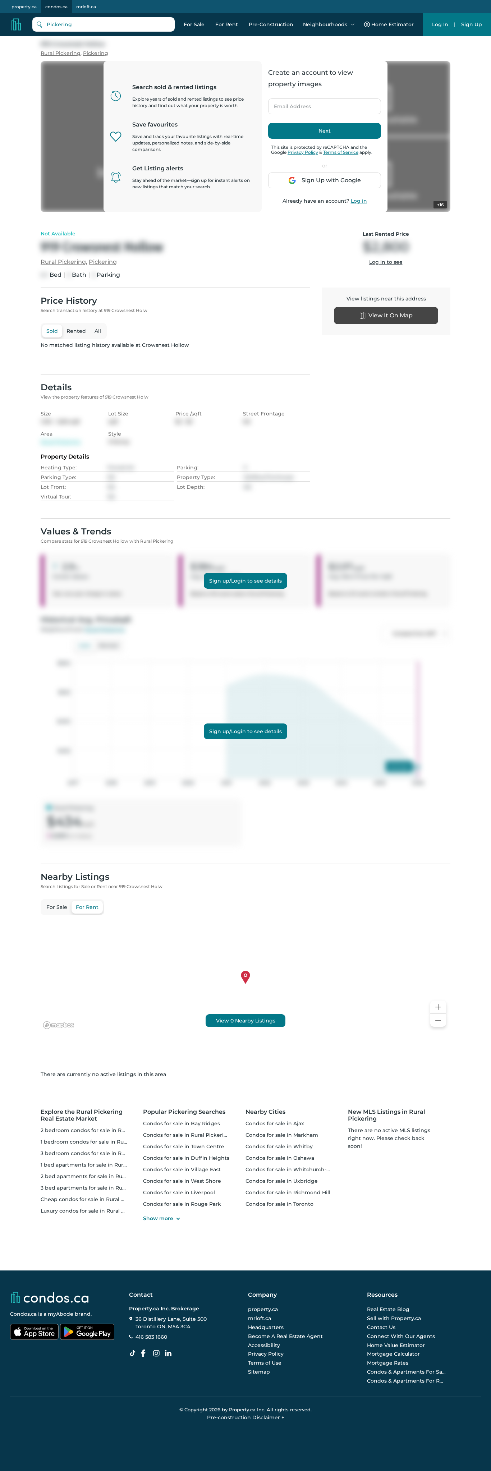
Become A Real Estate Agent (285, 1336)
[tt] (134, 1353)
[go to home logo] (49, 1297)
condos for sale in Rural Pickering (187, 1135)
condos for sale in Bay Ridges (181, 1123)
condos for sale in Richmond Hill (288, 1192)
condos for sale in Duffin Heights (186, 1158)
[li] (170, 1353)
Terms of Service (340, 152)
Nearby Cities (265, 1111)
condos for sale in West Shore (182, 1181)
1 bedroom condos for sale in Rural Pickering (99, 1142)
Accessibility (264, 1345)
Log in (359, 201)
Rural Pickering (61, 53)
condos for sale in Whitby (279, 1146)
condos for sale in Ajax (275, 1123)
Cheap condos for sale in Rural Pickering (93, 1199)
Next (324, 131)
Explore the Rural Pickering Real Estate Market (82, 1115)
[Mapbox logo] (58, 1025)
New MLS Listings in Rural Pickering (386, 1115)
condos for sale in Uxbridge (282, 1181)
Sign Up (471, 24)
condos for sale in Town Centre (183, 1146)
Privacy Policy (303, 152)
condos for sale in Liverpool (179, 1192)
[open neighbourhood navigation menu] (352, 24)
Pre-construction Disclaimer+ (245, 1417)
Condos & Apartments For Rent (406, 1381)
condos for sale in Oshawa (280, 1158)
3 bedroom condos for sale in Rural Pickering (99, 1153)
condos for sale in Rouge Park (182, 1204)
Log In (440, 24)
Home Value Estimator (396, 1345)
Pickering (95, 53)
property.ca (24, 6)
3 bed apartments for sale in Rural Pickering (98, 1188)
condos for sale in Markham (282, 1135)
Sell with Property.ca (394, 1318)
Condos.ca (23, 1314)
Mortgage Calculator (393, 1354)
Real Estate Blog (388, 1309)
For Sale (194, 24)
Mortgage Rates (387, 1363)
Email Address (288, 104)
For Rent (226, 24)
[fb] (146, 1353)
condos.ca (56, 6)
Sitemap (259, 1372)
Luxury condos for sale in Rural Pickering (93, 1211)
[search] (103, 24)
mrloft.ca (86, 6)
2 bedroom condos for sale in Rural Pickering (99, 1130)
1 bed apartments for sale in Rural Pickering (97, 1165)
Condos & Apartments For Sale (406, 1372)
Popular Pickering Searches (184, 1111)
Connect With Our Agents (401, 1336)
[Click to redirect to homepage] (16, 24)
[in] (158, 1353)
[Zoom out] (438, 1020)
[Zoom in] (438, 1007)
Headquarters (266, 1327)
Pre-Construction (271, 24)
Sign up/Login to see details (245, 581)
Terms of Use (264, 1363)
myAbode (60, 1314)
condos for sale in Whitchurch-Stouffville (299, 1169)
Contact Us (381, 1327)
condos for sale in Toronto (279, 1204)
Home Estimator (392, 24)
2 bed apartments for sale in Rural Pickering (98, 1176)
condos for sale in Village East (182, 1169)
